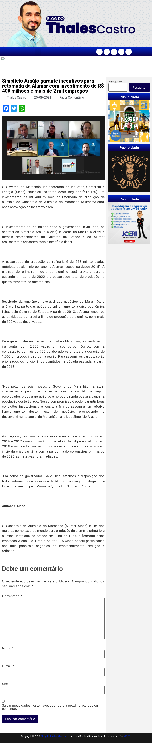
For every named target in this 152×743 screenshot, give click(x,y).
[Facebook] (99, 52)
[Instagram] (107, 52)
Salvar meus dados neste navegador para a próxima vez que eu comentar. (50, 707)
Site (5, 683)
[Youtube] (121, 52)
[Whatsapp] (128, 52)
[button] (38, 51)
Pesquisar (115, 81)
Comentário (12, 595)
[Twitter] (114, 52)
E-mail (8, 665)
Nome (7, 648)
